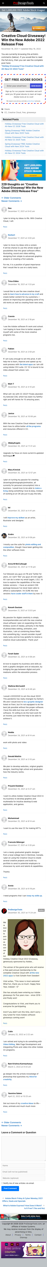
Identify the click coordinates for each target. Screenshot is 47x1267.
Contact (38, 1235)
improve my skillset (16, 518)
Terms (28, 1235)
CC (5, 112)
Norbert (11, 235)
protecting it (31, 101)
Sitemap (23, 1237)
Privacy (18, 1235)
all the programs (33, 426)
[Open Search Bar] (44, 3)
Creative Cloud (14, 112)
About (8, 1235)
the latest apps (26, 364)
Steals (7, 109)
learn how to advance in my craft (24, 294)
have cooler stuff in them (22, 593)
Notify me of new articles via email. (18, 1183)
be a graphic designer (33, 702)
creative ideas (27, 1103)
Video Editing (9, 1044)
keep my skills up (34, 896)
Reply (5, 227)
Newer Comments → (11, 201)
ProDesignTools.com (33, 1224)
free (24, 112)
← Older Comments (11, 198)
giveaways (31, 112)
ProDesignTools (15, 910)
